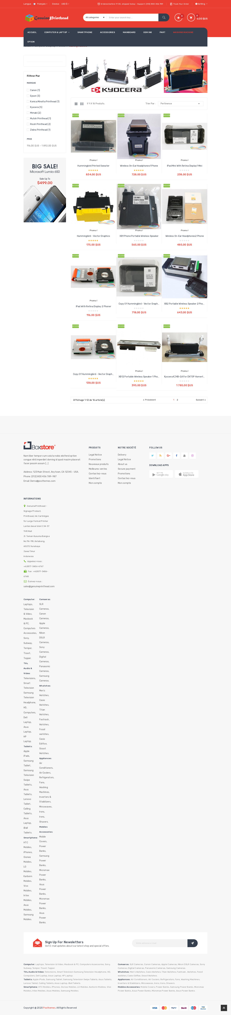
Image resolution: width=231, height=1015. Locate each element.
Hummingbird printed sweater (93, 166)
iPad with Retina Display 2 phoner (93, 306)
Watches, (44, 724)
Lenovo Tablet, (27, 801)
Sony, (26, 638)
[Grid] (77, 104)
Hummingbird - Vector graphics (93, 236)
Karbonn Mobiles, (28, 878)
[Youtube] (184, 455)
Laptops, (28, 604)
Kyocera (36, 107)
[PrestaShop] (45, 190)
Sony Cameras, (44, 649)
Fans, (42, 782)
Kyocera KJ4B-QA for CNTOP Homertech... (184, 376)
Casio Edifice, (43, 741)
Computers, (30, 712)
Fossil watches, (44, 731)
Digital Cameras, (44, 659)
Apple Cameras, (44, 625)
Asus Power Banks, (42, 889)
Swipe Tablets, (28, 782)
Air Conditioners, (46, 765)
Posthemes (49, 1008)
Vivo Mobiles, (28, 888)
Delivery (122, 454)
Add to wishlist (96, 145)
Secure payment (127, 469)
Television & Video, (29, 611)
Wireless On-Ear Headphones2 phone (184, 236)
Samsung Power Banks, (44, 861)
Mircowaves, (45, 806)
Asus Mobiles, (28, 907)
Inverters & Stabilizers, (45, 799)
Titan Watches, (44, 712)
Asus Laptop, (28, 729)
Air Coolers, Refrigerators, (46, 775)
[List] (82, 104)
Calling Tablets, (28, 811)
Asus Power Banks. (42, 918)
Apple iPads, (27, 753)
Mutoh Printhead (40, 118)
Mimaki (35, 113)
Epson (35, 96)
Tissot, (27, 653)
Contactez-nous (98, 473)
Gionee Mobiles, (28, 859)
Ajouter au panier (93, 172)
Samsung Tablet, (28, 763)
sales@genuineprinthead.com (39, 586)
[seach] (163, 17)
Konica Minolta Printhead (44, 101)
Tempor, (28, 648)
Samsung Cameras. (44, 678)
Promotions (95, 459)
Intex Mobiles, (28, 898)
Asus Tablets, (28, 792)
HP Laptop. (28, 739)
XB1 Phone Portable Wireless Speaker (139, 236)
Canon (35, 90)
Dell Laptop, (28, 720)
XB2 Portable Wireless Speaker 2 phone (184, 303)
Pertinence (181, 104)
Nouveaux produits (99, 464)
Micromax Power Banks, (44, 875)
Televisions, (30, 678)
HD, (25, 707)
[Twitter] (152, 455)
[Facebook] (176, 455)
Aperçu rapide (90, 145)
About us (122, 464)
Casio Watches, (44, 702)
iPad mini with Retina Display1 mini (184, 166)
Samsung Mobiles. (28, 917)
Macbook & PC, (28, 621)
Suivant (201, 400)
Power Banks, (42, 848)
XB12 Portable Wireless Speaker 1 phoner (139, 376)
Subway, (28, 643)
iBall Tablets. (28, 830)
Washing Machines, (44, 789)
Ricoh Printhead (40, 124)
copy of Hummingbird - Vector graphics (139, 303)
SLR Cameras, (44, 606)
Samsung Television (29, 695)
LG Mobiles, (28, 869)
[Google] (161, 455)
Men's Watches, (44, 693)
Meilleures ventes (98, 469)
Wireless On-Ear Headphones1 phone (139, 166)
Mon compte (95, 483)
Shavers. (43, 821)
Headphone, (30, 702)
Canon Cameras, (44, 616)
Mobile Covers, (43, 839)
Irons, (42, 811)
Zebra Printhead (40, 130)
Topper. (27, 658)
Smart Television (29, 685)
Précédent (149, 400)
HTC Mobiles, (28, 845)
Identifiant (94, 478)
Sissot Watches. (44, 751)
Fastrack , (44, 719)
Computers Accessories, (30, 630)
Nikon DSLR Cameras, (44, 638)
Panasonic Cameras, (44, 668)
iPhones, (28, 852)
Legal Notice (95, 454)
